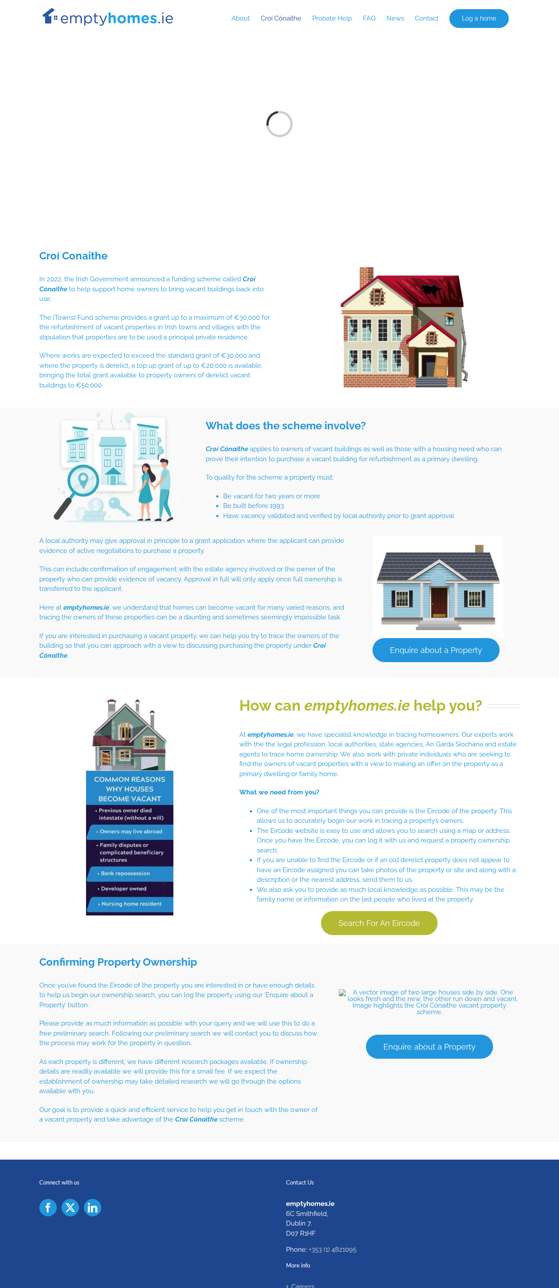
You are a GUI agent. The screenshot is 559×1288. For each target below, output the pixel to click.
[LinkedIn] (92, 1207)
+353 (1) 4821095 (332, 1249)
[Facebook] (48, 1207)
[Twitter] (70, 1207)
